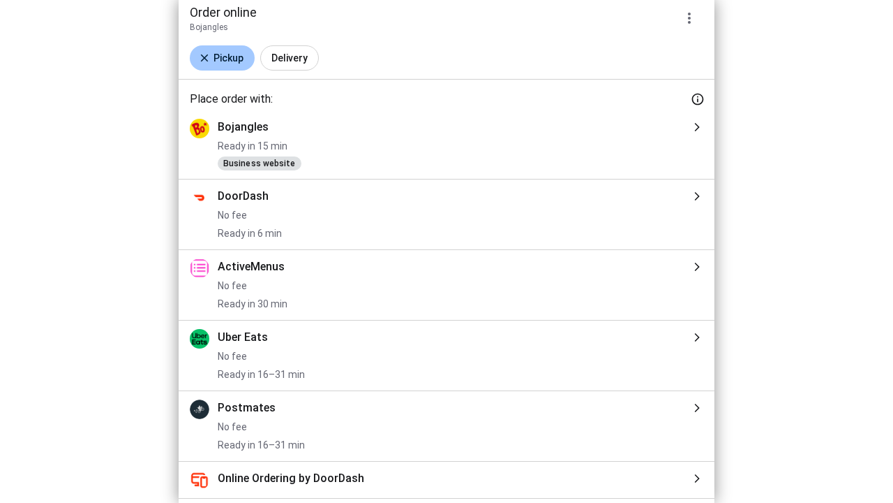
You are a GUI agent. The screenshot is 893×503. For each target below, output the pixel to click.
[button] (222, 58)
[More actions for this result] (689, 18)
